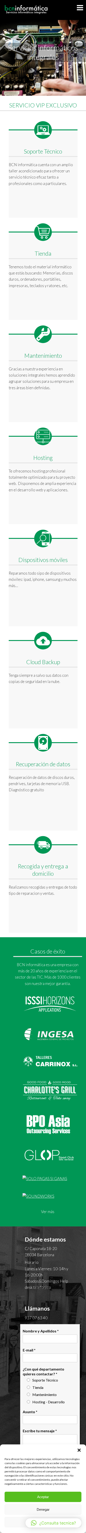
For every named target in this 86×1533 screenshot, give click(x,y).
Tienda (37, 1387)
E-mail (29, 1350)
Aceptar (43, 1497)
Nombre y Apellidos (41, 1331)
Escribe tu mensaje (40, 1431)
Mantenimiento (44, 1394)
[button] (79, 1450)
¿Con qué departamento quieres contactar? (43, 1371)
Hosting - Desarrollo (48, 1402)
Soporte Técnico (45, 1380)
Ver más (47, 1211)
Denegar (43, 1509)
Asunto (30, 1412)
